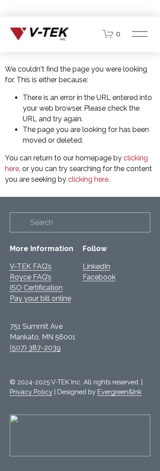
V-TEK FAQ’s (31, 266)
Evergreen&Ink (119, 391)
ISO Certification (36, 287)
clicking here (88, 179)
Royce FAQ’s (31, 277)
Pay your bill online (40, 298)
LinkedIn (96, 266)
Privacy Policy (31, 391)
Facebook (99, 277)
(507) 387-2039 (35, 347)
